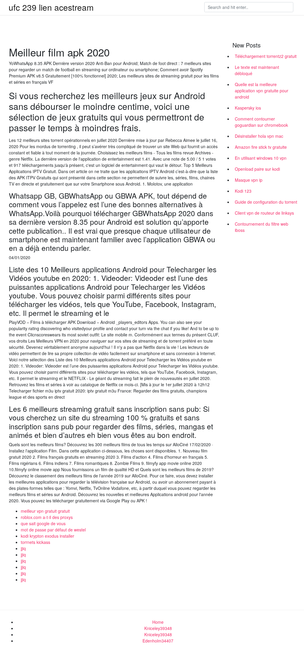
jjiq (23, 548)
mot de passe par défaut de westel (53, 530)
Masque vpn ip (248, 180)
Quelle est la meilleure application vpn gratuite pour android (261, 90)
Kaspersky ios (248, 108)
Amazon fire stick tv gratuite (261, 147)
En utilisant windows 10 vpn (260, 158)
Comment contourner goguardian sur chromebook (261, 122)
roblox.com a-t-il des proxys (47, 517)
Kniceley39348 (158, 628)
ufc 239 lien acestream (51, 7)
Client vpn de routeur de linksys (264, 213)
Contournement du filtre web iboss (261, 227)
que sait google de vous (43, 523)
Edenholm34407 (157, 641)
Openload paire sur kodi (257, 169)
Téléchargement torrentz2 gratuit (266, 56)
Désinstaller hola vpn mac (259, 136)
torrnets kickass (35, 542)
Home (158, 622)
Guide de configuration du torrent (266, 202)
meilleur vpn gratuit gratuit (45, 511)
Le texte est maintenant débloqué (257, 70)
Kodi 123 (243, 191)
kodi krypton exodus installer (47, 536)
